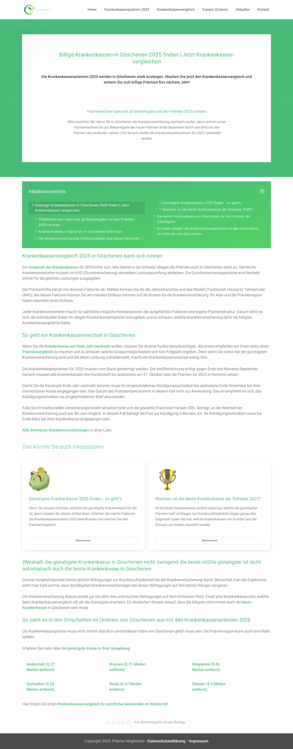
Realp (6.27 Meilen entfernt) (125, 686)
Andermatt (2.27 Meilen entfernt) (41, 667)
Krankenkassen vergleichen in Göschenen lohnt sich (80, 232)
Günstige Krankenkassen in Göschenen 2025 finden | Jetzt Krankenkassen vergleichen (82, 207)
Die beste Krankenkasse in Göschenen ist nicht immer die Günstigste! (203, 219)
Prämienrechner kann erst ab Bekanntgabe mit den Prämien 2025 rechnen (86, 222)
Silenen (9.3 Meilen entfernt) (209, 686)
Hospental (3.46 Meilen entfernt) (206, 667)
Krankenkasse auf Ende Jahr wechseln (77, 346)
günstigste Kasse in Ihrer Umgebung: (99, 648)
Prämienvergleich (37, 352)
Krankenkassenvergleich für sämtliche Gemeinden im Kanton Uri (112, 704)
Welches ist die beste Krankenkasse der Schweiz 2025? (207, 209)
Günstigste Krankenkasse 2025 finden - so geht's (201, 203)
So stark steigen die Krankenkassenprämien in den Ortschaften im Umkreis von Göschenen (207, 231)
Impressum (198, 741)
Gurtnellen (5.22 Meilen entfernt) (40, 686)
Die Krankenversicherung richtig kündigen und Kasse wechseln (88, 238)
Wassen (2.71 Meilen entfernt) (127, 667)
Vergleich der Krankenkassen (53, 267)
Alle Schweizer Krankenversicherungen (55, 430)
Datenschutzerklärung (166, 741)
